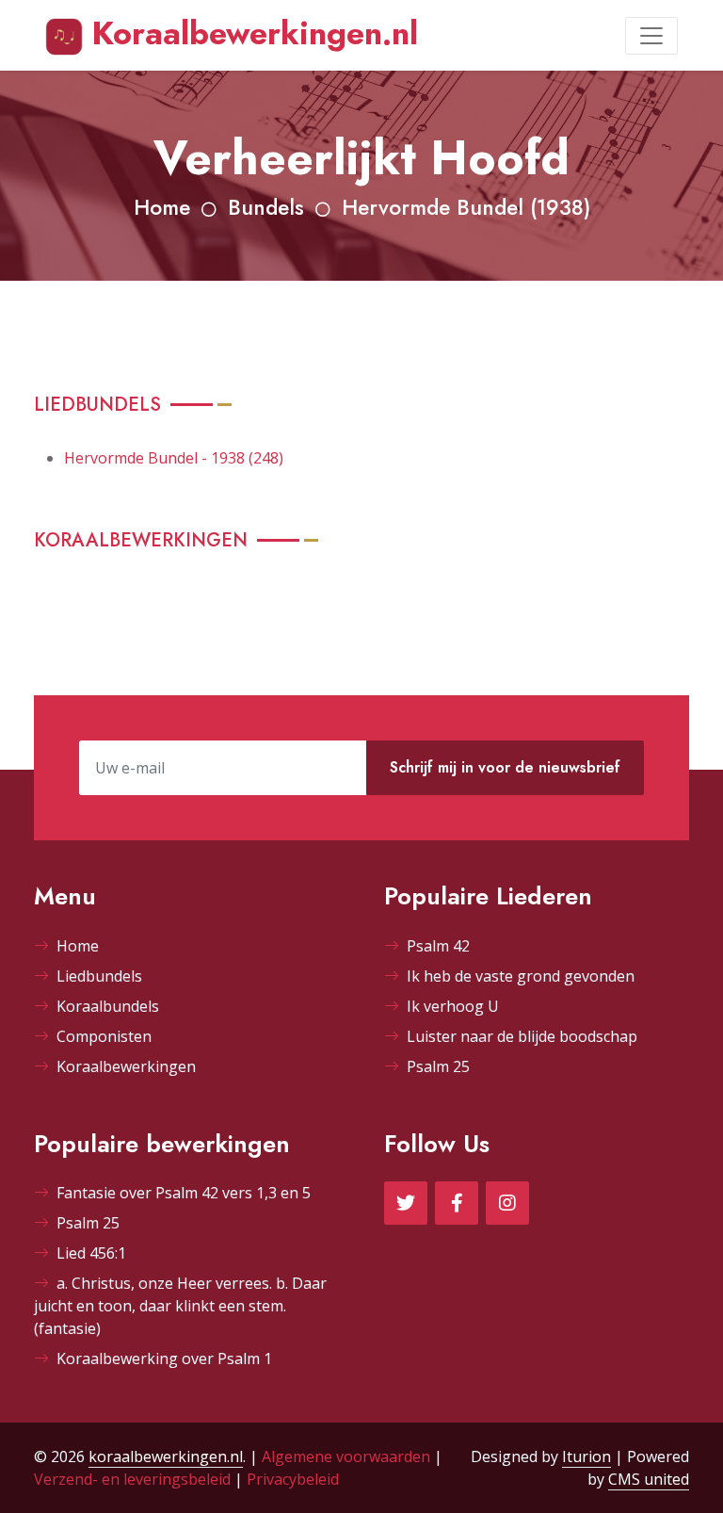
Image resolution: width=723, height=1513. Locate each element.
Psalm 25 (438, 1066)
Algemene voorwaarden (346, 1456)
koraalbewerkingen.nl (165, 1456)
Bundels (266, 207)
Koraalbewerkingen (126, 1066)
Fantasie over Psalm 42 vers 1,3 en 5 (183, 1192)
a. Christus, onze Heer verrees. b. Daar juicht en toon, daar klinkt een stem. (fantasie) (180, 1306)
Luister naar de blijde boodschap (522, 1036)
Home (162, 207)
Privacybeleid (293, 1479)
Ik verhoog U (453, 1006)
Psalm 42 (438, 945)
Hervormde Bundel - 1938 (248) (173, 457)
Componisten (104, 1036)
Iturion (586, 1456)
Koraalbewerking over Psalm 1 (164, 1358)
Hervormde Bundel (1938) (466, 207)
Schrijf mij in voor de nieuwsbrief (505, 767)
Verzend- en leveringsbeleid (132, 1479)
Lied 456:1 (91, 1253)
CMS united (648, 1479)
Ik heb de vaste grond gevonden (521, 976)
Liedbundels (99, 976)
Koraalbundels (107, 1006)
